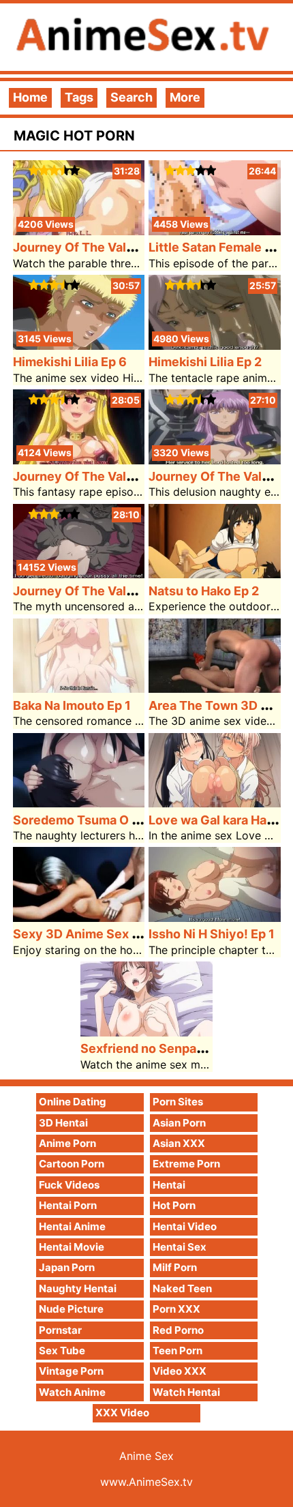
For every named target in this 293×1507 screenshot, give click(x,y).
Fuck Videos (69, 1184)
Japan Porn (67, 1267)
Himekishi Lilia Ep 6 (70, 362)
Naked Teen (182, 1288)
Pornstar (60, 1330)
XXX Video (122, 1412)
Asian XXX (179, 1143)
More (185, 97)
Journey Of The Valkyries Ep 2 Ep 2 (116, 476)
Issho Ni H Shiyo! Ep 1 (212, 934)
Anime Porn (67, 1143)
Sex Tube (62, 1350)
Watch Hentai (186, 1392)
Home (30, 97)
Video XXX (179, 1370)
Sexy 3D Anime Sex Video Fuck (105, 934)
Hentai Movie (71, 1246)
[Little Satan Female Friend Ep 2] (215, 231)
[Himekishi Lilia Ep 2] (215, 345)
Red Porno (178, 1330)
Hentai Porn (68, 1205)
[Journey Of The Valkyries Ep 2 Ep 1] (79, 231)
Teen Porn (177, 1350)
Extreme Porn (186, 1163)
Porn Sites (178, 1101)
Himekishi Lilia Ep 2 (205, 362)
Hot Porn (174, 1205)
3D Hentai (63, 1122)
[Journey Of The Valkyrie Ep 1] (79, 574)
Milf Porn (175, 1267)
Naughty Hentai (78, 1288)
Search (131, 97)
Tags (79, 97)
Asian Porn (179, 1122)
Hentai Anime (72, 1226)
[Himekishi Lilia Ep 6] (79, 345)
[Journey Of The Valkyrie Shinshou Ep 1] (215, 460)
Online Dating (72, 1101)
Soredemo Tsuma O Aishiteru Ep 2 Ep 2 (127, 820)
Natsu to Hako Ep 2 (204, 591)
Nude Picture (71, 1308)
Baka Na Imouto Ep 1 (72, 705)
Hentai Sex (179, 1246)
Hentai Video (185, 1226)
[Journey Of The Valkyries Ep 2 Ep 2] (79, 460)
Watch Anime (72, 1392)
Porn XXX (176, 1308)
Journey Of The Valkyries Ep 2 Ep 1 (115, 247)
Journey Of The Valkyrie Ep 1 (98, 591)
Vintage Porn (71, 1370)
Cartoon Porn (71, 1163)
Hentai (169, 1184)
